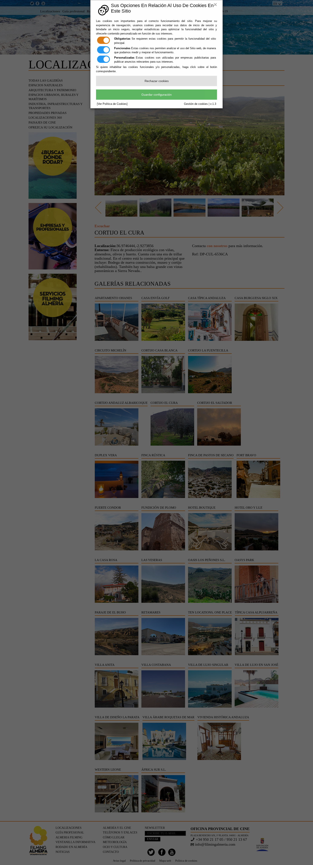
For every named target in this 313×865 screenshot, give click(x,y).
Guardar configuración (156, 94)
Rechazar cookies (157, 81)
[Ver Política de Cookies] (112, 103)
